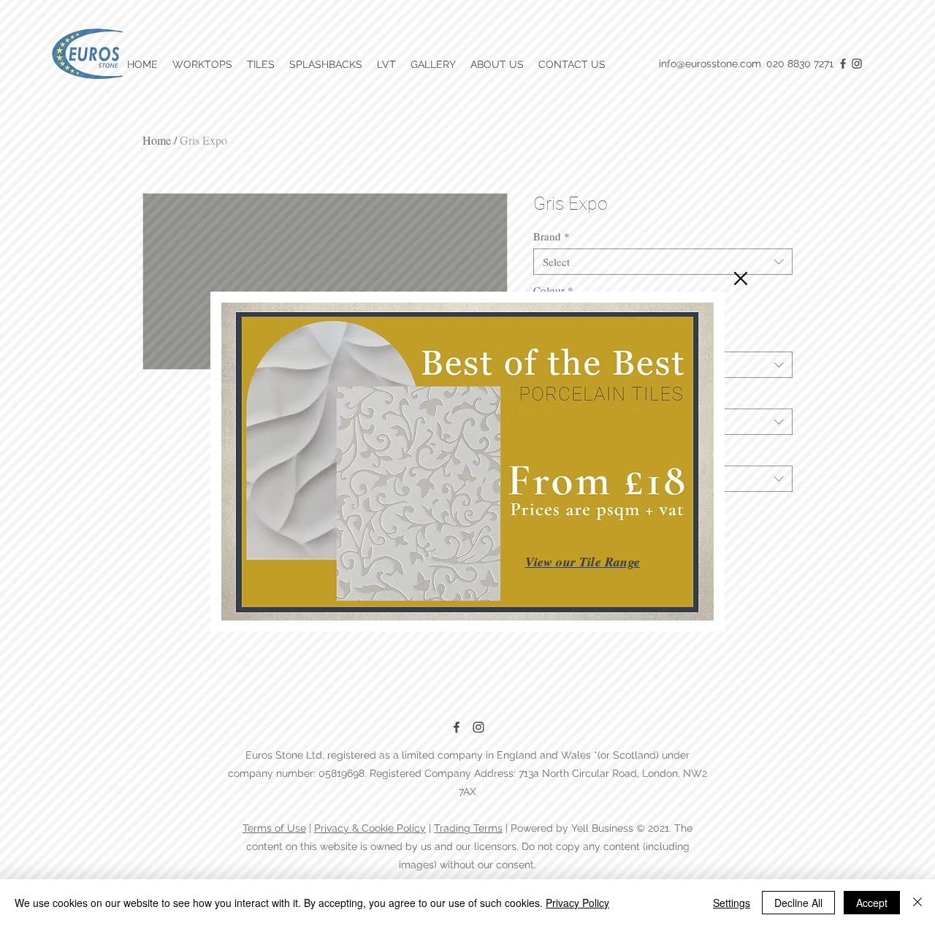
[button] (740, 278)
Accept (872, 902)
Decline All (798, 902)
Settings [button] (731, 902)
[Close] (917, 902)
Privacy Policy (577, 902)
